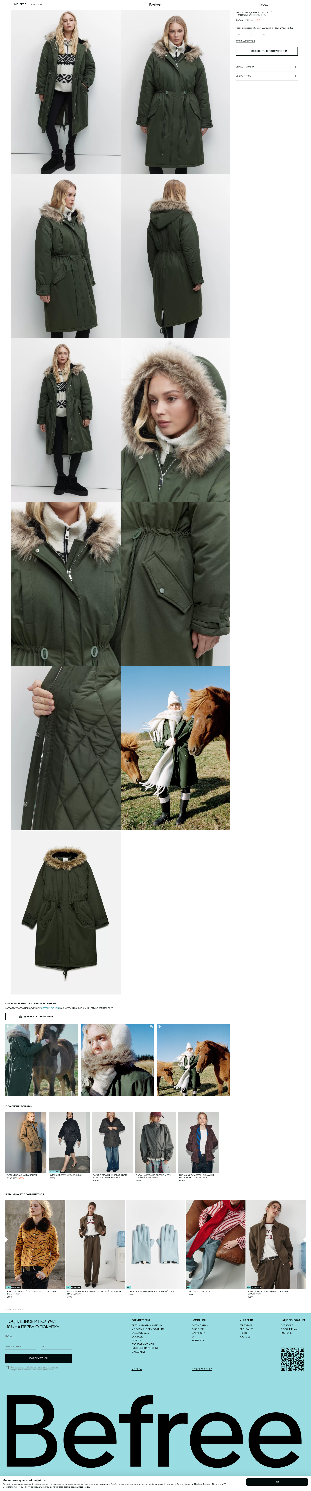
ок (277, 1482)
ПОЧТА (8, 1336)
